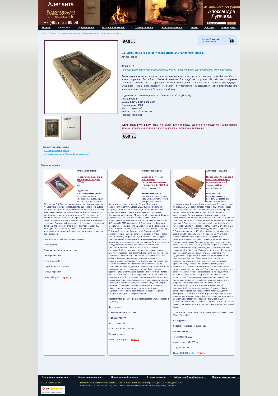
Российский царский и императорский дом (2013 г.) (90, 180)
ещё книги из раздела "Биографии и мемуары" (66, 154)
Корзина (205, 39)
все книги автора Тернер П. (56, 150)
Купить (67, 277)
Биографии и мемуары (111, 33)
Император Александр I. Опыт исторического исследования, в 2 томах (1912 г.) (220, 181)
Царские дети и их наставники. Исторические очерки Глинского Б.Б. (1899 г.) (155, 181)
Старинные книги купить (69, 33)
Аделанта (61, 4)
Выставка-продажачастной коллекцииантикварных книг (61, 14)
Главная (52, 33)
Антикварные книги (90, 33)
